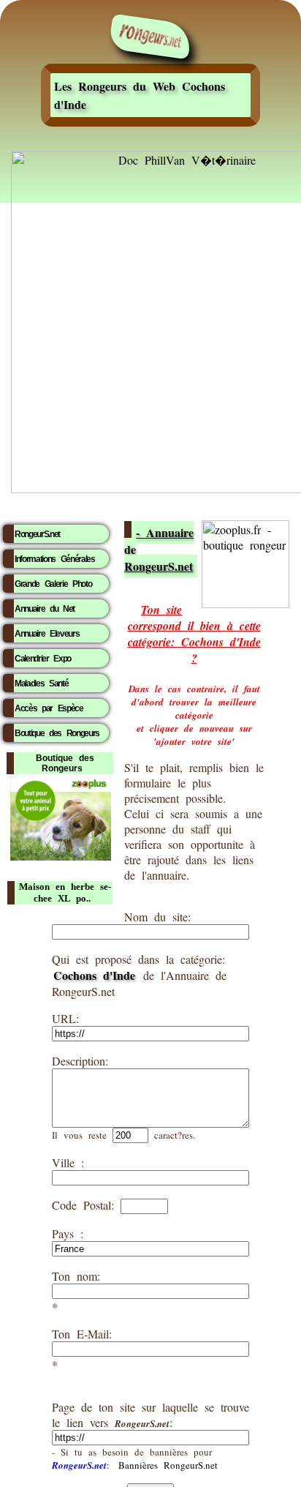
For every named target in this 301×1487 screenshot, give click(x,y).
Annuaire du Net (45, 609)
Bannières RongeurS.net (168, 1465)
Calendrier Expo (43, 658)
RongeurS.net (37, 534)
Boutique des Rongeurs (57, 733)
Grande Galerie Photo (53, 584)
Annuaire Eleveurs (47, 634)
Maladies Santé (41, 683)
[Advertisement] (150, 358)
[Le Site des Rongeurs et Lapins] (150, 37)
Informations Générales (55, 559)
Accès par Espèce (49, 708)
